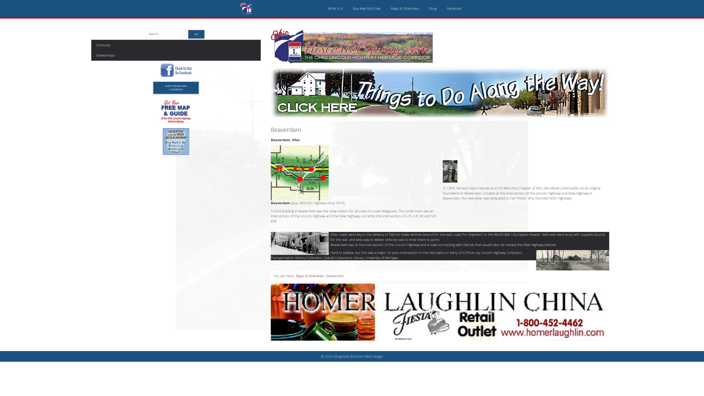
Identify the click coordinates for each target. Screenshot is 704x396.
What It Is (335, 8)
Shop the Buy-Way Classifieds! (176, 87)
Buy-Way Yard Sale (367, 8)
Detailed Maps (105, 55)
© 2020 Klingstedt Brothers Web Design (352, 356)
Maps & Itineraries (405, 8)
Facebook (454, 8)
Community (103, 45)
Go (196, 34)
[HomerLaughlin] (440, 311)
